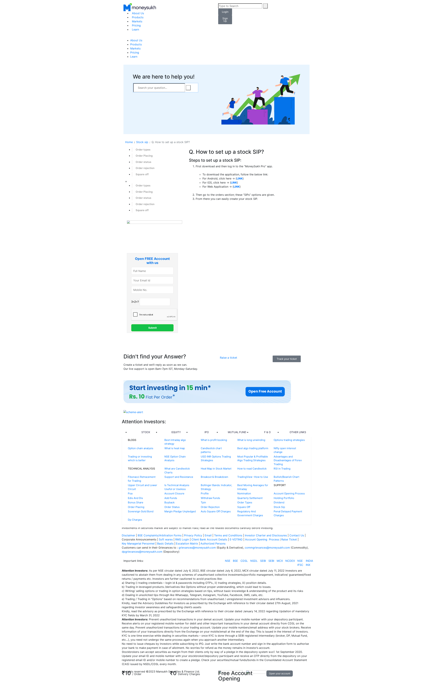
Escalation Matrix (187, 543)
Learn (135, 29)
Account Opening (256, 539)
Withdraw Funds (210, 498)
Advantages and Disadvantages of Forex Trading (288, 460)
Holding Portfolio (284, 498)
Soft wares (166, 539)
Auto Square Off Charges (216, 511)
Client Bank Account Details (209, 539)
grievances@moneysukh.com (197, 547)
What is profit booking (214, 440)
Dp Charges (135, 519)
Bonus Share (135, 502)
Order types (143, 149)
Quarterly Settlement (250, 498)
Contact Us (297, 535)
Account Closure (174, 493)
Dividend (279, 502)
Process (274, 539)
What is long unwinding (251, 440)
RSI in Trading (282, 468)
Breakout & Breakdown (214, 476)
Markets (137, 21)
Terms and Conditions (228, 535)
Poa (130, 493)
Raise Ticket (289, 539)
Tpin (203, 502)
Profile (205, 493)
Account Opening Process (289, 493)
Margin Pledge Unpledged (180, 511)
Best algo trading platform (252, 448)
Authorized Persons (212, 543)
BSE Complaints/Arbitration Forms (159, 535)
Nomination (244, 493)
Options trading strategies (289, 440)
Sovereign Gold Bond (140, 511)
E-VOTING (236, 539)
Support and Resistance (178, 476)
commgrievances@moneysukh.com (267, 547)
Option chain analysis (140, 448)
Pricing (136, 25)
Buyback (169, 502)
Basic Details (165, 543)
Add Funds (170, 498)
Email (208, 535)
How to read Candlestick (252, 468)
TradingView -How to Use (252, 476)
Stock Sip (279, 507)
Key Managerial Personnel (138, 543)
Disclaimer (128, 535)
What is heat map (174, 448)
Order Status (172, 507)
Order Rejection (210, 507)
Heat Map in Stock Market (216, 468)
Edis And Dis (135, 498)
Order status (143, 162)
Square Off (243, 507)
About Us (138, 13)
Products (137, 17)
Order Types (244, 502)
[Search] (265, 5)
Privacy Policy (193, 535)
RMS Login (182, 539)
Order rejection (145, 168)
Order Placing (144, 155)
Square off (142, 174)
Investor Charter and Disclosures (266, 535)
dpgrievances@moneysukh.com (142, 551)
